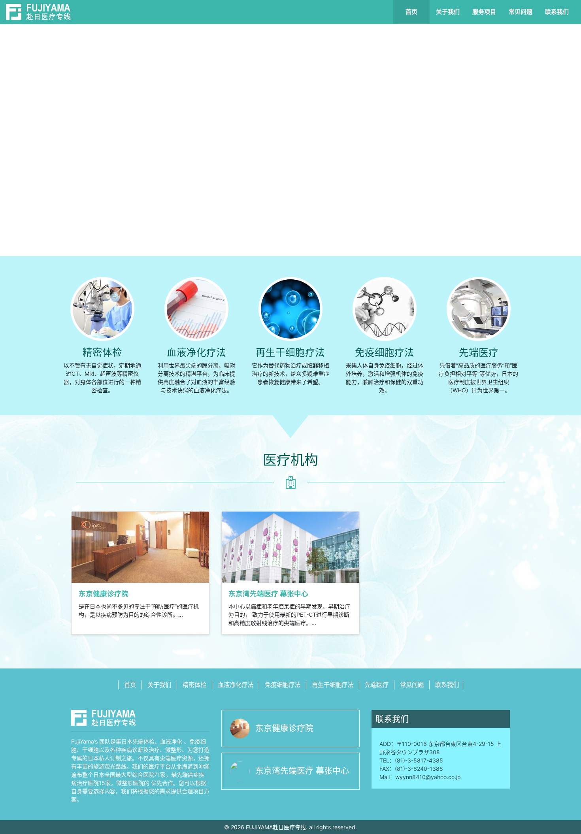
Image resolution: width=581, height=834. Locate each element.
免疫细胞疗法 (384, 352)
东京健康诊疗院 (284, 728)
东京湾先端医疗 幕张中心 (302, 771)
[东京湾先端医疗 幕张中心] (290, 546)
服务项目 (484, 11)
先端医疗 (478, 352)
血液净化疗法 (196, 352)
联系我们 (557, 11)
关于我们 (448, 11)
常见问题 (520, 11)
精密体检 (102, 352)
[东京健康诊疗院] (140, 546)
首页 (411, 11)
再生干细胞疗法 (290, 352)
